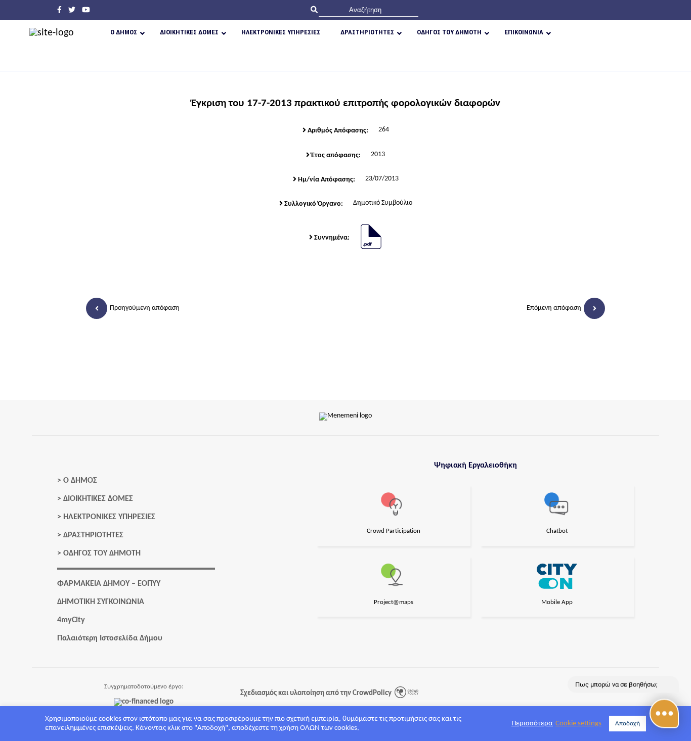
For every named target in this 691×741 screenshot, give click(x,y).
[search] (368, 10)
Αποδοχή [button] (627, 723)
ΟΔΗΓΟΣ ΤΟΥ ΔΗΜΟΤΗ (102, 553)
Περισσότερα (532, 723)
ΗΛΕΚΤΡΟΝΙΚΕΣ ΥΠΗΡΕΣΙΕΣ (109, 517)
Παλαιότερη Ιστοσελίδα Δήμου (109, 638)
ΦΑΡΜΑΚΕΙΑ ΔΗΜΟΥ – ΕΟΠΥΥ (108, 584)
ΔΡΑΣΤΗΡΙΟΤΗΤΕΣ (93, 535)
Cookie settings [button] (578, 723)
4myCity (71, 620)
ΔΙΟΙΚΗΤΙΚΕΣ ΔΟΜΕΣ (98, 499)
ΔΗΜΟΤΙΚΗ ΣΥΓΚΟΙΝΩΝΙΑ (100, 602)
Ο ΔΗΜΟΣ (80, 481)
